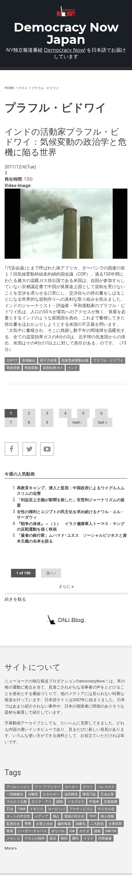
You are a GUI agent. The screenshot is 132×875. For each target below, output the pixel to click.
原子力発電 (48, 360)
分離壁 (33, 794)
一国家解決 (14, 794)
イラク (88, 838)
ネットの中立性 (18, 816)
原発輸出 (28, 360)
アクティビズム (81, 809)
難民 (75, 838)
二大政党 (97, 824)
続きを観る (15, 599)
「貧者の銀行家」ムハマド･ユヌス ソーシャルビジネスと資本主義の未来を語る (72, 538)
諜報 (97, 831)
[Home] (66, 11)
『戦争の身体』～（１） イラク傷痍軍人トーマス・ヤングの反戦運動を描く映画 (71, 526)
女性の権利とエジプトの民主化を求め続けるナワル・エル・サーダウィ (71, 514)
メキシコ (13, 838)
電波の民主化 (74, 816)
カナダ (84, 831)
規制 (59, 802)
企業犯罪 (115, 824)
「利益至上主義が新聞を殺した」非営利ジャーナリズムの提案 (71, 503)
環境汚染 (89, 794)
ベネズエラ (76, 802)
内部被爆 (105, 838)
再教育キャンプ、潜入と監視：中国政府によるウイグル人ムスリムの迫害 (71, 491)
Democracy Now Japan (66, 33)
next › (77, 422)
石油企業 (107, 794)
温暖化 (81, 824)
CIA (72, 831)
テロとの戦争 (35, 838)
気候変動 (31, 368)
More (10, 848)
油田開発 (71, 794)
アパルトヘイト (18, 787)
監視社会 (13, 824)
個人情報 (107, 816)
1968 (21, 809)
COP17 (11, 360)
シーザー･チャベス (32, 831)
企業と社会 (44, 824)
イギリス (36, 809)
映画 (9, 831)
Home (9, 88)
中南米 (94, 802)
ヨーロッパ (56, 809)
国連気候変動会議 (74, 360)
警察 (28, 824)
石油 (9, 809)
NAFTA (110, 831)
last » (102, 422)
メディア (41, 816)
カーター (71, 787)
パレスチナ (106, 787)
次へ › (51, 573)
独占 (56, 816)
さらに (65, 586)
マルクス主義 (16, 802)
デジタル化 (106, 809)
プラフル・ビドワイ (108, 360)
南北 (52, 838)
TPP (92, 816)
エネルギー (51, 794)
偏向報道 (64, 824)
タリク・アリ (41, 802)
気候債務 (13, 368)
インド (73, 368)
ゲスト (22, 88)
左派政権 (110, 802)
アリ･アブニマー (47, 787)
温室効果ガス (53, 368)
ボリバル (58, 831)
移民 (64, 838)
